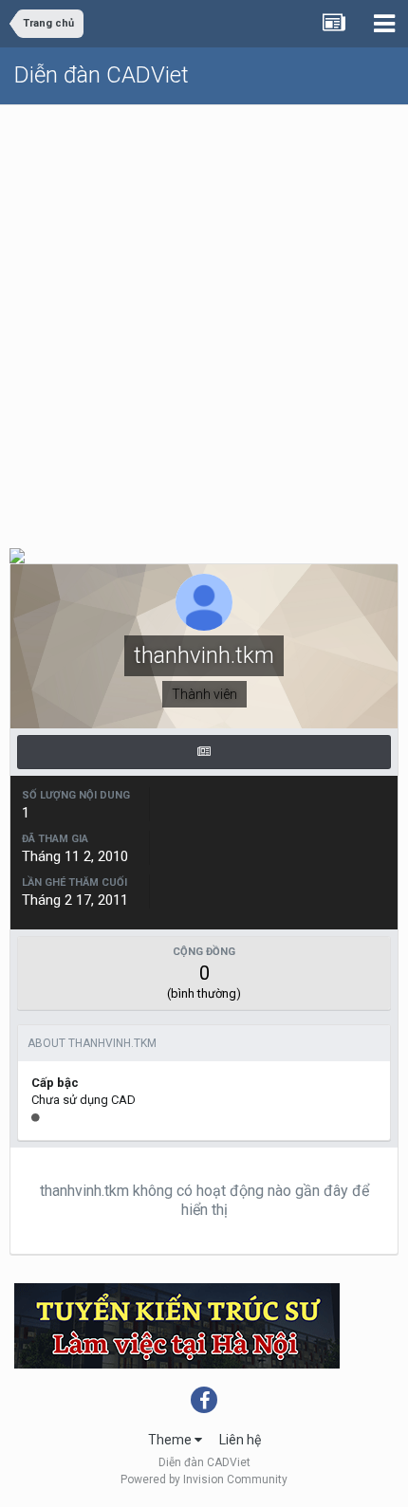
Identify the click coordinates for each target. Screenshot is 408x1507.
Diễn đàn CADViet (101, 75)
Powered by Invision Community (204, 1479)
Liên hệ (240, 1439)
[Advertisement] (204, 319)
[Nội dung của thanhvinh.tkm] (204, 752)
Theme (171, 1439)
